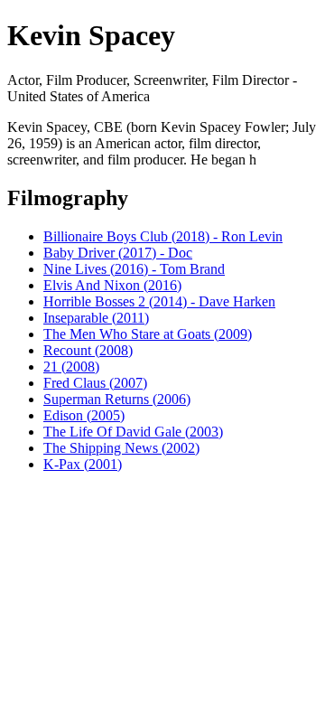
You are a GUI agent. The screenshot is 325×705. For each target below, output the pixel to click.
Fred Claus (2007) (95, 382)
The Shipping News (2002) (121, 448)
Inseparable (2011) (96, 317)
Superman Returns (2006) (116, 399)
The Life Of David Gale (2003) (133, 431)
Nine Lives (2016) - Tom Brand (134, 269)
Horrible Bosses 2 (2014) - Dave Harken (159, 301)
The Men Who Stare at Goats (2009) (147, 334)
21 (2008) (71, 366)
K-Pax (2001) (82, 464)
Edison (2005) (84, 415)
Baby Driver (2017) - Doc (117, 252)
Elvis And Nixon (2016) (112, 285)
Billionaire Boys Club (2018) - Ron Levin (163, 236)
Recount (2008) (88, 350)
